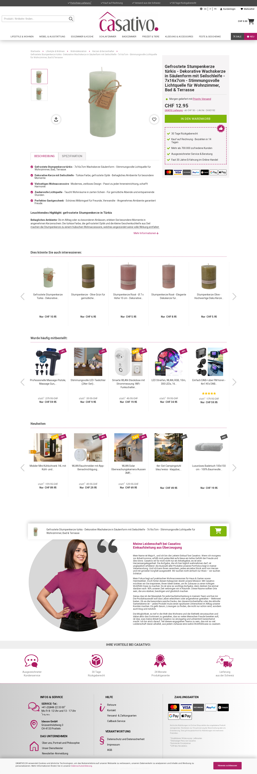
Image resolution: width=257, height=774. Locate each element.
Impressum (113, 744)
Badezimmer (129, 36)
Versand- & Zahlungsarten (122, 715)
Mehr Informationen (145, 233)
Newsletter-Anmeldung (55, 753)
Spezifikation (72, 156)
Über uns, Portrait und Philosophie (61, 742)
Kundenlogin (228, 9)
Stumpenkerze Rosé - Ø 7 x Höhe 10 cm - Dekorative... (128, 296)
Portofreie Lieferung (80, 3)
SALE (238, 36)
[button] (22, 296)
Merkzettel (248, 9)
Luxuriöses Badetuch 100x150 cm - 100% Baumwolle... (209, 467)
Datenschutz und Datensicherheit (125, 739)
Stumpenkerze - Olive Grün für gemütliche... (88, 296)
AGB (109, 750)
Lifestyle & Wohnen (22, 36)
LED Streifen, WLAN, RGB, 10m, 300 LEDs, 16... (169, 382)
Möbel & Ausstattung (52, 36)
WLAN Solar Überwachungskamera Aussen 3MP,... (128, 469)
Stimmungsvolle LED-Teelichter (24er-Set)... (88, 382)
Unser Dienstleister (52, 748)
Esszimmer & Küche (82, 36)
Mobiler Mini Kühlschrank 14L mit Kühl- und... (48, 467)
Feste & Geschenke (210, 36)
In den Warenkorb (196, 118)
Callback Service (116, 721)
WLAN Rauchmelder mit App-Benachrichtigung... (88, 467)
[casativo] (128, 21)
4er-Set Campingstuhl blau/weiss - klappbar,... (169, 467)
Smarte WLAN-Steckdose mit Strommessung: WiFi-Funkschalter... (128, 384)
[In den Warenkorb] (218, 531)
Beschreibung (44, 156)
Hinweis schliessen (227, 765)
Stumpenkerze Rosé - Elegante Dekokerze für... (168, 296)
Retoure (111, 704)
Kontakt (111, 710)
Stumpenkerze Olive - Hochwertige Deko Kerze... (208, 296)
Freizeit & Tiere (150, 36)
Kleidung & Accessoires (179, 36)
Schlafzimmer (107, 36)
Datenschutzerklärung (81, 766)
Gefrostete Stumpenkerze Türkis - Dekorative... (48, 296)
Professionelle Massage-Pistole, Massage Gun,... (48, 382)
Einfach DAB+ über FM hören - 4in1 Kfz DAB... (209, 382)
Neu (251, 36)
